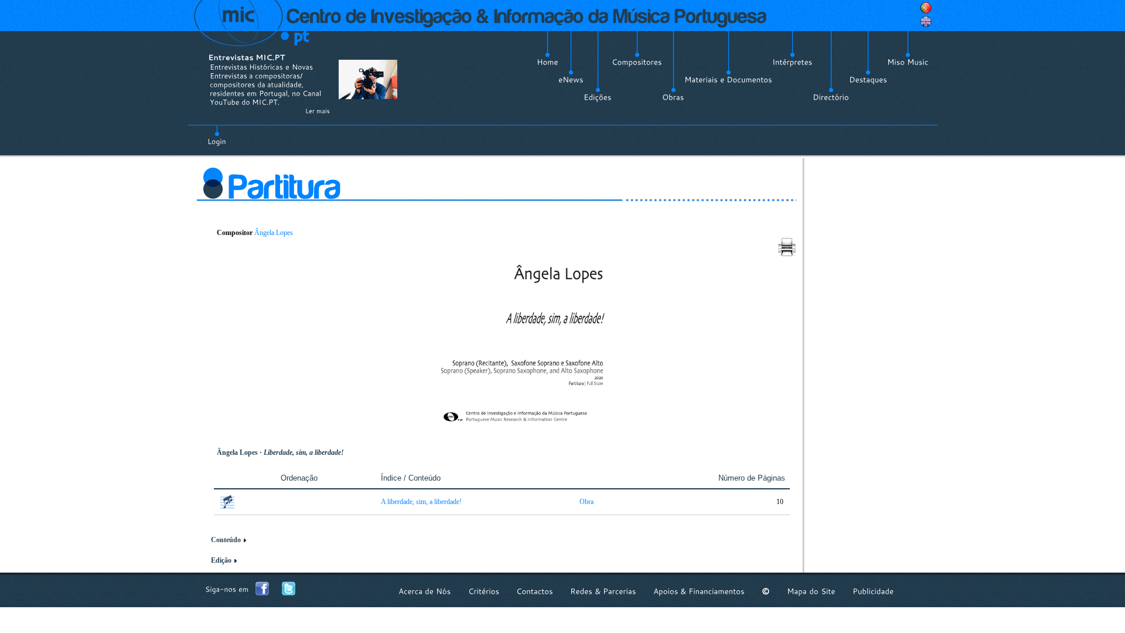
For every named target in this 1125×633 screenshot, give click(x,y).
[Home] (547, 62)
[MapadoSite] (811, 591)
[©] (766, 591)
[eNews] (571, 79)
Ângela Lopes (273, 233)
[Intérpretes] (792, 62)
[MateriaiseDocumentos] (728, 79)
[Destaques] (868, 79)
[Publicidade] (873, 591)
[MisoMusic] (908, 62)
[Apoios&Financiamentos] (699, 591)
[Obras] (673, 97)
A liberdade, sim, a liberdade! (421, 502)
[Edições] (598, 97)
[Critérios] (483, 591)
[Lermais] (317, 110)
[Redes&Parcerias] (603, 591)
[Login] (216, 135)
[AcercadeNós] (424, 591)
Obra (586, 502)
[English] (926, 22)
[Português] (926, 7)
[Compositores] (637, 62)
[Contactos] (534, 591)
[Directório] (831, 97)
